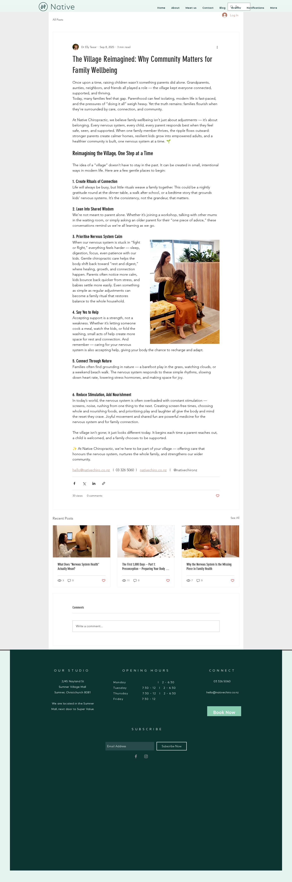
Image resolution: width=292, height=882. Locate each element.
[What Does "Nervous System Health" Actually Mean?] (81, 541)
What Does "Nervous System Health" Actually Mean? (78, 566)
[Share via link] (103, 483)
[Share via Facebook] (74, 483)
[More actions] (217, 47)
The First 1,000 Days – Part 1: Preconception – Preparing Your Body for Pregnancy (145, 566)
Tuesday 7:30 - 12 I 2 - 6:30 (145, 687)
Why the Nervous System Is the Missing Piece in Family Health (209, 566)
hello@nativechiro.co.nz (222, 692)
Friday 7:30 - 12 (134, 698)
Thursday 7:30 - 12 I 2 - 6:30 (144, 693)
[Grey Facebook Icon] (135, 756)
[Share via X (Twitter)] (84, 483)
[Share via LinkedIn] (94, 483)
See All (235, 518)
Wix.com (182, 846)
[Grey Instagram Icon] (146, 756)
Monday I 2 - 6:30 (145, 681)
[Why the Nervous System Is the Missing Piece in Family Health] (210, 541)
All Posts (58, 19)
